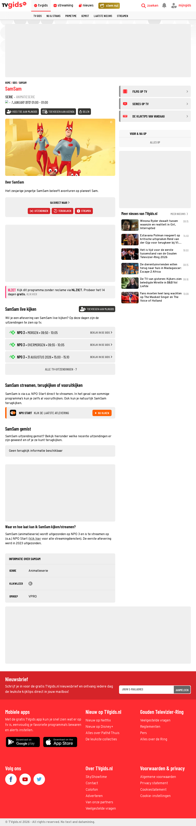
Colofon (92, 790)
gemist (85, 16)
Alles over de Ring (153, 739)
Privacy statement (154, 783)
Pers (143, 733)
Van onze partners (99, 802)
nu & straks (53, 16)
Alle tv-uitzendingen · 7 (61, 369)
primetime (71, 16)
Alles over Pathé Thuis (102, 733)
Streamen (122, 16)
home (8, 82)
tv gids (37, 16)
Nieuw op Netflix (98, 720)
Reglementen (150, 727)
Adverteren (94, 796)
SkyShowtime (96, 777)
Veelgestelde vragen (155, 720)
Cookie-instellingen (155, 796)
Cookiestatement (153, 790)
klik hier (35, 539)
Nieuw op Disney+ (99, 727)
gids (15, 82)
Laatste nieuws (103, 16)
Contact (92, 783)
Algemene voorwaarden (158, 777)
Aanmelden (182, 690)
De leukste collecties (101, 739)
